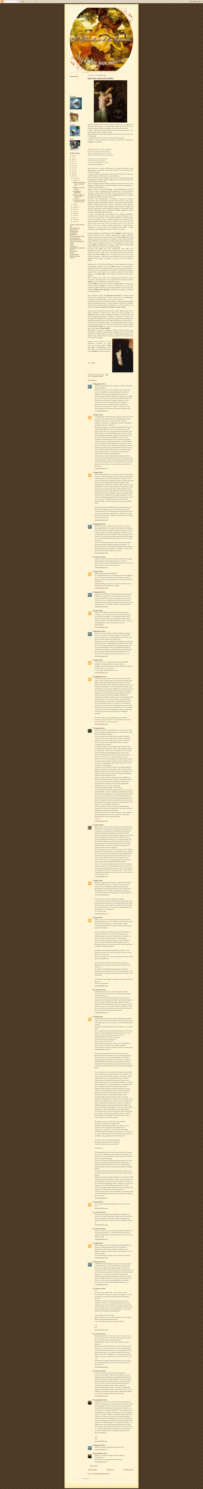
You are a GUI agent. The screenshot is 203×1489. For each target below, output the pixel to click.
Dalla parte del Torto (75, 228)
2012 (73, 168)
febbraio (75, 219)
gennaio (75, 221)
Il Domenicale (73, 234)
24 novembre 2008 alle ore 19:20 (101, 821)
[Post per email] (106, 374)
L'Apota (72, 244)
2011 (73, 170)
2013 (73, 165)
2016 (73, 159)
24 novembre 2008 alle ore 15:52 (101, 588)
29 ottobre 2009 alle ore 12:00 (101, 1461)
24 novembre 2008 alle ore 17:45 (101, 672)
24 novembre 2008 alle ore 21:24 (101, 985)
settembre (75, 207)
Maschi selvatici (73, 251)
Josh (96, 415)
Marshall (72, 249)
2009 (73, 174)
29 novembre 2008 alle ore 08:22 (101, 1367)
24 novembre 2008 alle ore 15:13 (101, 468)
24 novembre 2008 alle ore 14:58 (101, 410)
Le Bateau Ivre (73, 246)
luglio (74, 209)
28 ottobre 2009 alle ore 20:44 (101, 1449)
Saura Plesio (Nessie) (75, 256)
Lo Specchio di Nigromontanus (77, 247)
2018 (73, 155)
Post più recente (92, 1469)
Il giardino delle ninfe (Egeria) (77, 236)
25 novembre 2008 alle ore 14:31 (101, 1208)
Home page (110, 1469)
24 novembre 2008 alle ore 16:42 (101, 627)
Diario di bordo (73, 229)
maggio (75, 213)
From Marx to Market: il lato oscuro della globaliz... (79, 196)
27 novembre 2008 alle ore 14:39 (101, 1284)
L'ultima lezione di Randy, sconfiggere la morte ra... (79, 201)
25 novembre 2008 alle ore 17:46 (101, 1224)
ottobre (75, 205)
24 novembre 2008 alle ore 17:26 (101, 656)
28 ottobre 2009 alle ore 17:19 (101, 1441)
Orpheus (72, 252)
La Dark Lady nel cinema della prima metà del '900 (79, 183)
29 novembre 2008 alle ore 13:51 (101, 1395)
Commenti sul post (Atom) (101, 1473)
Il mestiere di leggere (75, 238)
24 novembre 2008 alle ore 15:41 (101, 567)
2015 (73, 161)
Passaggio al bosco (74, 254)
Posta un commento (94, 1465)
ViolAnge (72, 257)
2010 (73, 172)
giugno (75, 211)
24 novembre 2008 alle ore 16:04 (101, 606)
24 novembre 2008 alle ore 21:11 (101, 913)
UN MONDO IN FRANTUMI (77, 191)
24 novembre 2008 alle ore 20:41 (101, 876)
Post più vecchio (128, 1469)
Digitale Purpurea (74, 231)
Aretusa (97, 728)
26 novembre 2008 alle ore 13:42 (101, 1239)
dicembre (75, 178)
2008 (73, 176)
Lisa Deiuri (98, 1400)
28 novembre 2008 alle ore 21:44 (101, 1329)
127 (127, 140)
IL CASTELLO (73, 233)
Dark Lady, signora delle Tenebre (100, 78)
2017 (73, 157)
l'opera (99, 142)
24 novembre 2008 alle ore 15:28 (101, 553)
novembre (75, 180)
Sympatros (98, 676)
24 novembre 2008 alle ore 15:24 (101, 520)
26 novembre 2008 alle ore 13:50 (101, 1257)
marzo (74, 217)
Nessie (96, 825)
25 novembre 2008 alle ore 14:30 (101, 1198)
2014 (73, 163)
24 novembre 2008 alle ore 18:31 (101, 724)
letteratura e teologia (98, 376)
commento (91, 142)
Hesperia (129, 297)
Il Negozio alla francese (75, 239)
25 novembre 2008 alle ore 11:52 (101, 1012)
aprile (74, 215)
